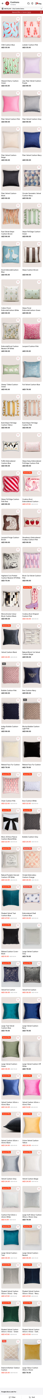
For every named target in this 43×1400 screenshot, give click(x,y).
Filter (13, 1397)
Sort (33, 1397)
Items (29, 12)
